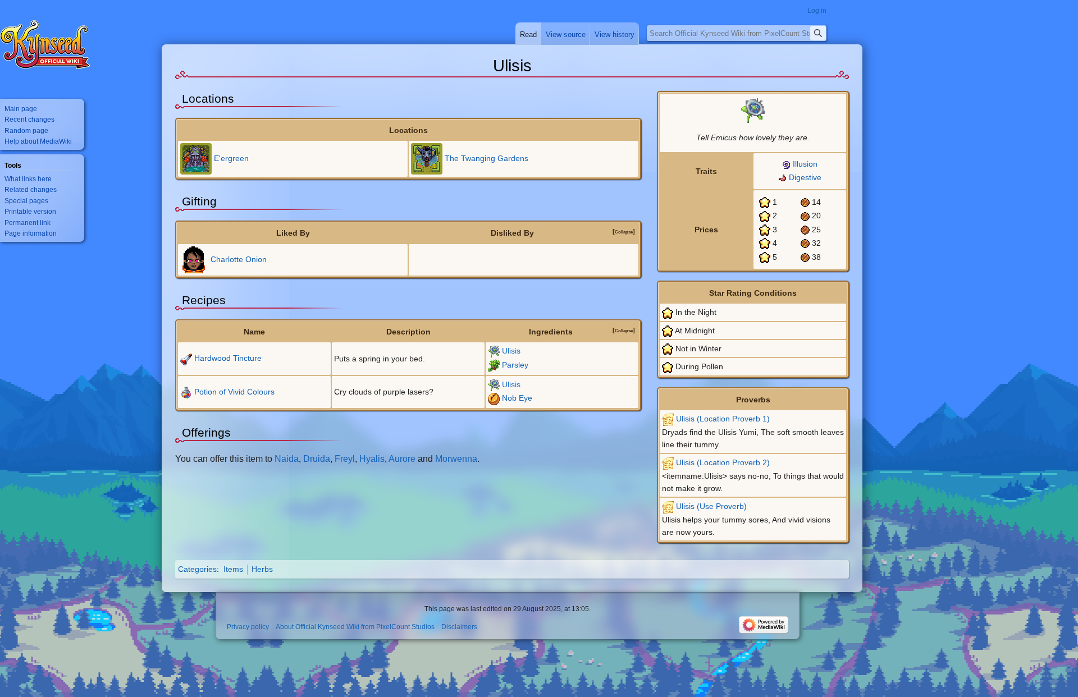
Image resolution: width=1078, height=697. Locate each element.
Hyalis (372, 458)
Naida (287, 458)
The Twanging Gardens (486, 158)
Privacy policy (248, 627)
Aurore (402, 458)
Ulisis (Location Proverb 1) (723, 418)
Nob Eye (517, 397)
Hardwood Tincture (228, 358)
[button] (624, 231)
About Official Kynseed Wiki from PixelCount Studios (355, 627)
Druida (316, 458)
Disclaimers (459, 627)
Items (233, 569)
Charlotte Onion (239, 258)
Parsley (515, 364)
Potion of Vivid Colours (234, 391)
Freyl (345, 458)
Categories (197, 569)
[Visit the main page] (45, 45)
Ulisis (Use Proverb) (711, 506)
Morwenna (456, 458)
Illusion (805, 163)
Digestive (805, 177)
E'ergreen (231, 158)
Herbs (262, 569)
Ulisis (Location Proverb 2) (723, 462)
